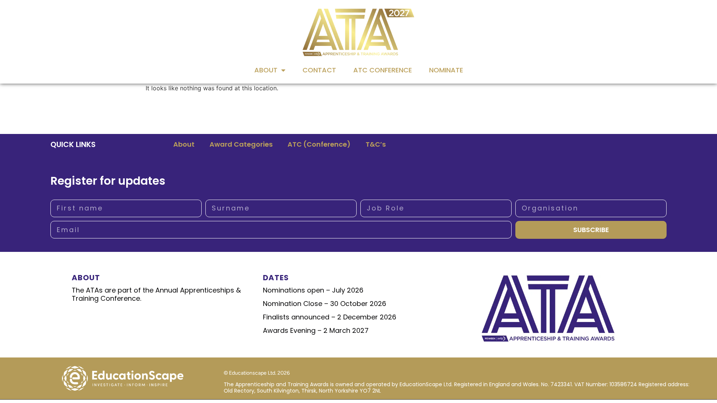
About (265, 70)
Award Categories (241, 144)
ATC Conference (382, 70)
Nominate (446, 70)
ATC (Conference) (319, 144)
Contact (319, 70)
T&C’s (376, 144)
